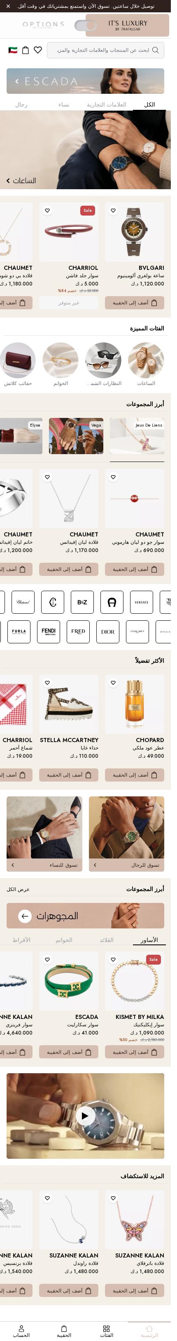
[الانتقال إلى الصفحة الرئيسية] (128, 25)
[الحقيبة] (25, 50)
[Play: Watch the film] (85, 1116)
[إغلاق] (8, 6)
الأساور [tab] (149, 940)
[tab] (137, 440)
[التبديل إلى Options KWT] (43, 25)
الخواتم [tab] (64, 940)
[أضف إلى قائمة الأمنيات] (113, 211)
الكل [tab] (149, 104)
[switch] (86, 25)
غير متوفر (68, 302)
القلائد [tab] (107, 940)
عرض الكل (18, 889)
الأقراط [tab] (21, 940)
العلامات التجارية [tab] (106, 104)
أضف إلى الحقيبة (130, 302)
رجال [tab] (21, 104)
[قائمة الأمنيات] (38, 50)
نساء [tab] (64, 104)
